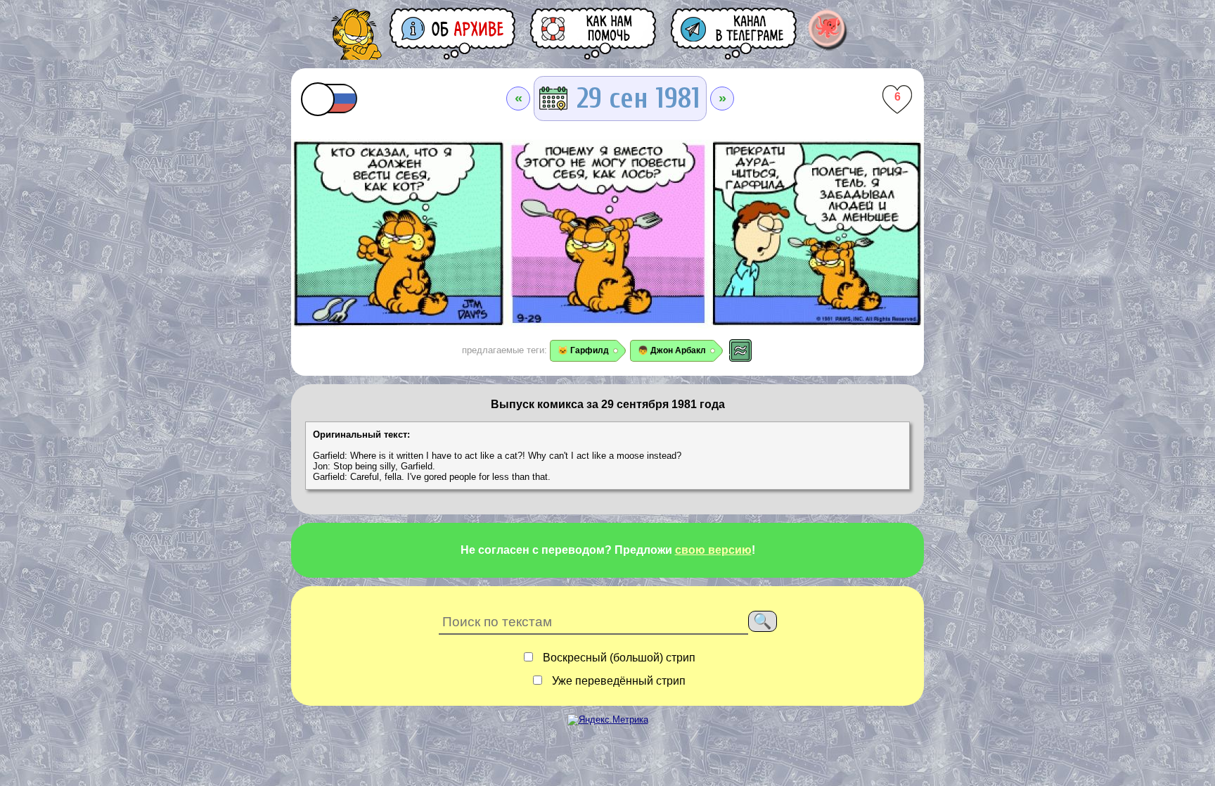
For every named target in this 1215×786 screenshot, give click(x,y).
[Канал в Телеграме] (734, 33)
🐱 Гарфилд (583, 350)
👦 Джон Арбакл (672, 350)
